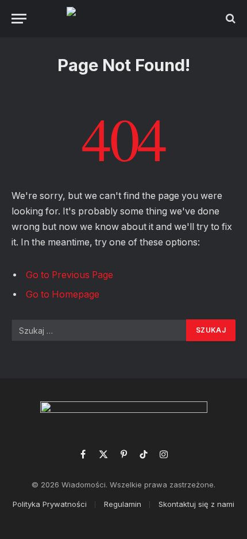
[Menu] (18, 19)
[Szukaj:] (99, 330)
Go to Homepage (62, 294)
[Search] (229, 19)
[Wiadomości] (124, 18)
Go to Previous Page (69, 275)
